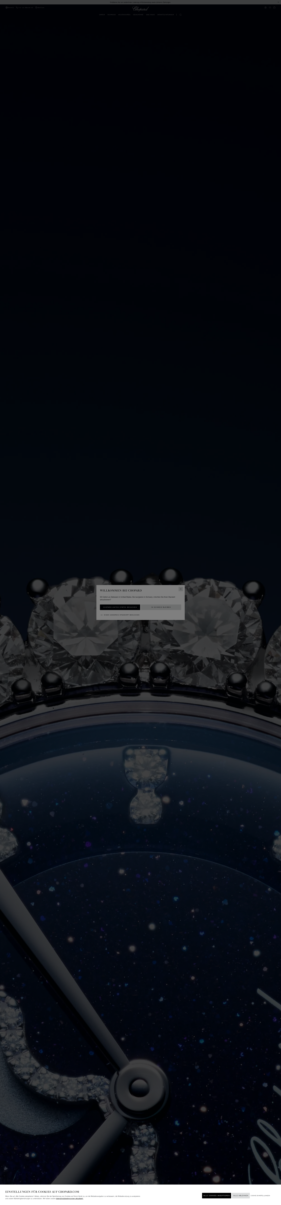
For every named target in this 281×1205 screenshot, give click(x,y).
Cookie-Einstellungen (260, 1195)
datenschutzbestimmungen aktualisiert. (69, 1198)
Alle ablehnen (240, 1196)
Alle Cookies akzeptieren (216, 1196)
